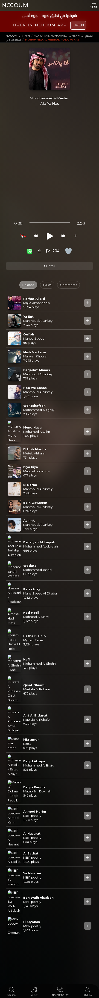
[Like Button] (68, 251)
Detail (50, 266)
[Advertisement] (49, 165)
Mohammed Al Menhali (52, 98)
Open (78, 25)
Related (28, 285)
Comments (68, 285)
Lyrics (47, 285)
